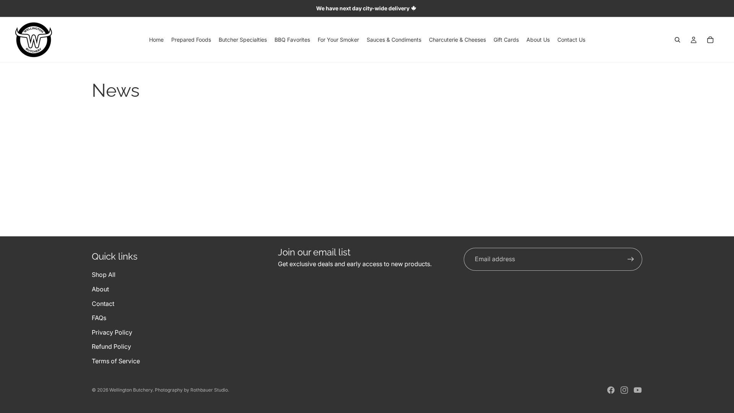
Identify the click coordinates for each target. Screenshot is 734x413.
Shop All (103, 275)
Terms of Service (116, 361)
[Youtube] (637, 390)
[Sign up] (631, 259)
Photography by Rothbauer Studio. (192, 390)
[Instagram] (624, 390)
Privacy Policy (112, 332)
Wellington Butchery (131, 390)
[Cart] (710, 39)
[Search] (677, 39)
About (100, 289)
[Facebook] (610, 390)
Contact (103, 303)
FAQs (99, 318)
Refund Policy (111, 347)
